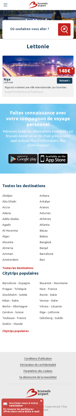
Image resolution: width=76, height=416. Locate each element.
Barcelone (46, 253)
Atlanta (44, 224)
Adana (6, 213)
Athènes (45, 219)
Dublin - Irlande (12, 323)
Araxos (44, 207)
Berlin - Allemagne (14, 306)
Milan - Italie (10, 300)
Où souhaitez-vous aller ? (29, 29)
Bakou (44, 236)
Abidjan (7, 195)
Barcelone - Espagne (16, 283)
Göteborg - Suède (51, 318)
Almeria (7, 248)
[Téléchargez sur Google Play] (23, 158)
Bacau (44, 230)
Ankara (44, 195)
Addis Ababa (10, 219)
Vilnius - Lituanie (51, 306)
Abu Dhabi (9, 201)
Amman (7, 253)
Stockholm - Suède (14, 294)
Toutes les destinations (17, 268)
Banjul (44, 248)
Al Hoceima (10, 230)
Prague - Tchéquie (14, 289)
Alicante (7, 242)
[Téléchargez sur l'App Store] (53, 158)
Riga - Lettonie (49, 312)
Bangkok (45, 242)
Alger (6, 236)
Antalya (45, 201)
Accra (6, 207)
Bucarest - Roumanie (54, 283)
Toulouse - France (14, 318)
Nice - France (48, 289)
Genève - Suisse (13, 312)
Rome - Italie (48, 294)
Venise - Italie (49, 300)
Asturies (45, 213)
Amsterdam (10, 259)
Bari (42, 259)
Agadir (6, 224)
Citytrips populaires (15, 331)
